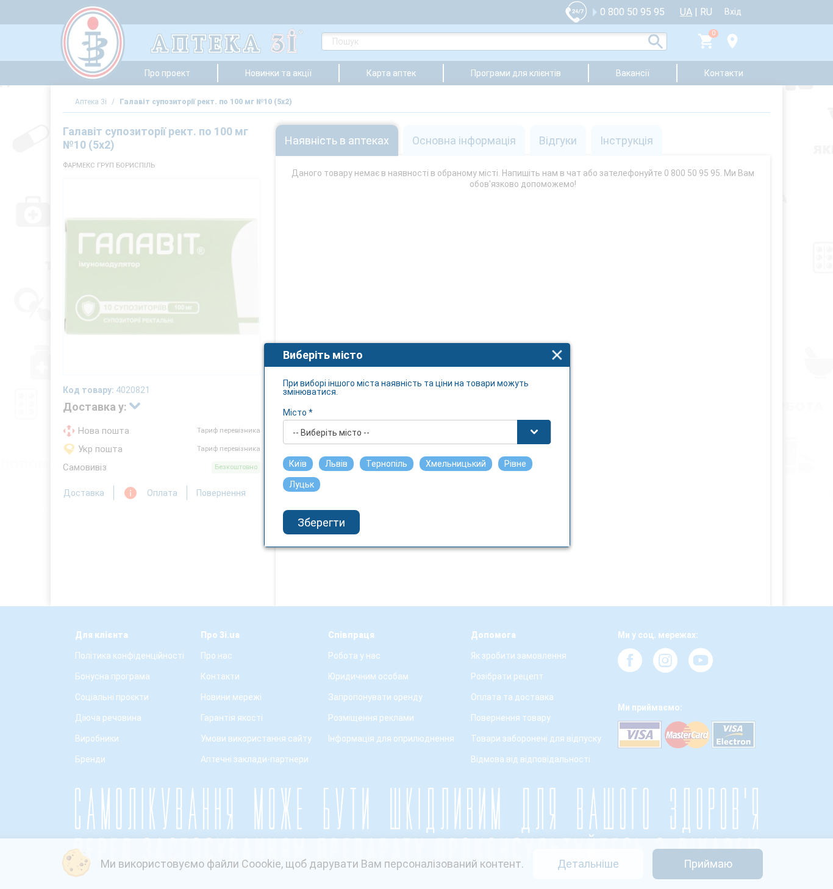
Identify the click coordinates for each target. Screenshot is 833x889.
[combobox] (417, 432)
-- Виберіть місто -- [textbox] (331, 432)
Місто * (298, 412)
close (557, 355)
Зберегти (321, 522)
